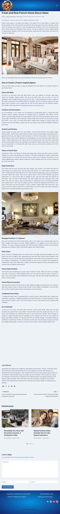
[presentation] (15, 418)
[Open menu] (57, 5)
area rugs (24, 99)
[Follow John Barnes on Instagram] (8, 386)
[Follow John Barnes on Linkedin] (11, 386)
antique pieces (51, 120)
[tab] (28, 443)
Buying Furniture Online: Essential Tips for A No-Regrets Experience (42, 433)
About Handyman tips (46, 494)
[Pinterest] (54, 501)
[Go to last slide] (4, 426)
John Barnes (8, 438)
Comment (5, 462)
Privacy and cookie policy (45, 496)
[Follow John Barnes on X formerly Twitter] (6, 386)
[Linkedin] (57, 501)
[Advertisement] (30, 342)
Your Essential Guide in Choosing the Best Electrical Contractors (46, 394)
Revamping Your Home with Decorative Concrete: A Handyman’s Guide (14, 433)
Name (4, 482)
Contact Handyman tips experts (17, 496)
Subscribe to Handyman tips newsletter (18, 494)
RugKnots (50, 319)
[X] (51, 501)
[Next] (56, 426)
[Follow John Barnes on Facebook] (3, 386)
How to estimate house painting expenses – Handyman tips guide (15, 394)
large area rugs (46, 172)
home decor (10, 23)
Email (34, 482)
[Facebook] (47, 501)
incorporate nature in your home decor (32, 105)
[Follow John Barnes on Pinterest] (14, 386)
